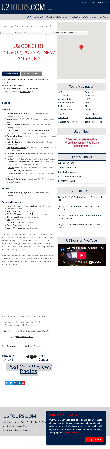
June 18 (62, 162)
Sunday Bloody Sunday (18, 153)
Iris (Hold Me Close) (16, 147)
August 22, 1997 (65, 206)
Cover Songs (13, 225)
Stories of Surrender (33, 346)
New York (16, 88)
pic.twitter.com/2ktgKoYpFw (40, 331)
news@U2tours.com (24, 426)
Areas (88, 102)
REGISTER (63, 117)
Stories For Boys (15, 136)
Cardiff (96, 224)
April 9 (61, 176)
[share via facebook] (15, 383)
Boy (8, 209)
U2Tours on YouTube (81, 240)
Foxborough (96, 197)
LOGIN (61, 114)
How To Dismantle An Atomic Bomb (23, 206)
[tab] (11, 73)
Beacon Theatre (16, 85)
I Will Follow (13, 142)
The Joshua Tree (14, 211)
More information (71, 432)
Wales (61, 228)
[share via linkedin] (19, 383)
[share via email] (7, 383)
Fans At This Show (31, 73)
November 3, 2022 (24, 336)
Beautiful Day (14, 173)
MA (59, 200)
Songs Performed (66, 102)
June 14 (62, 167)
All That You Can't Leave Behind (21, 214)
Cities (87, 106)
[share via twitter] (11, 383)
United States (32, 88)
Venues (88, 109)
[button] (81, 47)
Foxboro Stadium (82, 197)
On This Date (81, 191)
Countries (89, 95)
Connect (102, 2)
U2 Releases (64, 106)
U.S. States (90, 99)
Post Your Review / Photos (30, 369)
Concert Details (11, 73)
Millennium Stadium (83, 224)
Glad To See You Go (16, 130)
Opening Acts (64, 99)
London (97, 206)
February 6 (63, 180)
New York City (25, 92)
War (8, 219)
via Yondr (28, 240)
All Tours (62, 92)
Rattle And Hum (14, 222)
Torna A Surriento (16, 179)
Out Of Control (42, 130)
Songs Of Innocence (16, 228)
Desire (11, 167)
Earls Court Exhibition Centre (87, 215)
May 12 (61, 172)
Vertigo (10, 119)
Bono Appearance (15, 346)
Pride (9, 159)
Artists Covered (66, 109)
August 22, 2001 (65, 215)
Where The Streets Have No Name (24, 162)
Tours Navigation (81, 86)
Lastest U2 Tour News (69, 122)
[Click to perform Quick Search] (50, 26)
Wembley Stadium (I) (83, 206)
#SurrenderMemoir (13, 325)
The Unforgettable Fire (17, 217)
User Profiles (91, 114)
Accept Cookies (94, 439)
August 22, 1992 (65, 197)
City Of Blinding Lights (18, 113)
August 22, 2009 (65, 224)
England (61, 209)
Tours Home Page (93, 122)
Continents (90, 92)
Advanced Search (93, 117)
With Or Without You (17, 125)
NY (23, 88)
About (92, 2)
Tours (84, 2)
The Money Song (19, 170)
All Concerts (64, 95)
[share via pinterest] (23, 383)
